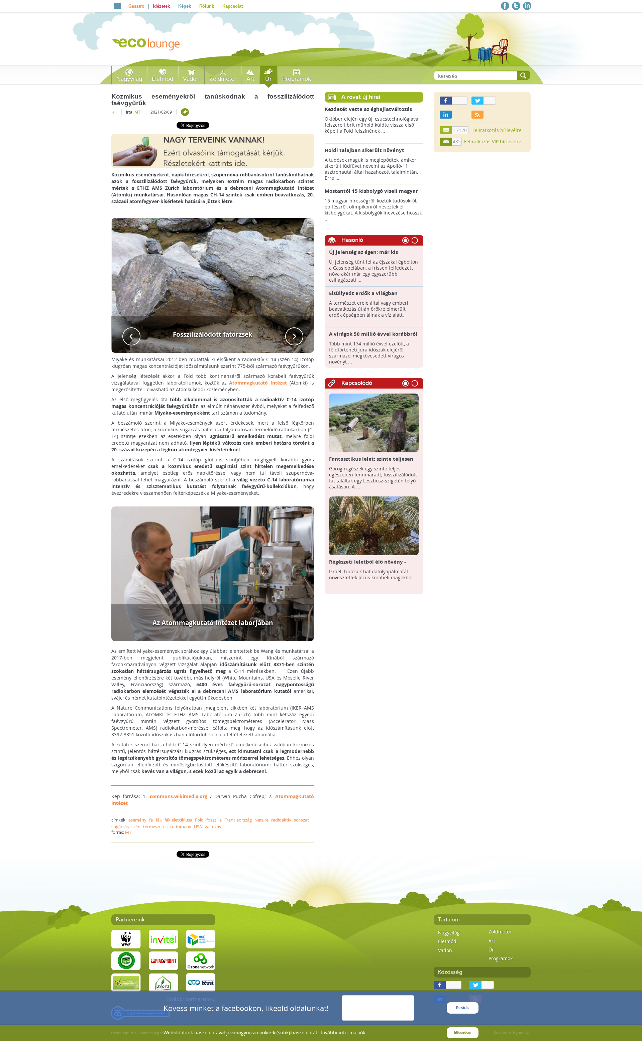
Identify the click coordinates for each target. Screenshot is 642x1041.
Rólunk (206, 6)
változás (213, 827)
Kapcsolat (232, 6)
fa (151, 820)
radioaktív (281, 820)
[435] (446, 142)
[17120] (446, 130)
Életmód (162, 79)
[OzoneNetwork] (200, 960)
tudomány (180, 827)
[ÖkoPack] (126, 960)
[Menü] (117, 6)
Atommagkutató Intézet (258, 383)
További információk (342, 1032)
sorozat (301, 820)
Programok (296, 79)
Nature (261, 820)
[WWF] (126, 938)
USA (198, 827)
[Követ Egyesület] (200, 982)
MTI (137, 112)
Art (250, 79)
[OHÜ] (200, 938)
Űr (268, 79)
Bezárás (462, 1008)
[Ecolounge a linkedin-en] (527, 6)
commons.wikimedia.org (178, 796)
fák (159, 820)
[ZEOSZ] (163, 982)
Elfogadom (462, 1032)
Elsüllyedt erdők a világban (363, 293)
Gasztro (136, 6)
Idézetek (161, 6)
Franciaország (238, 820)
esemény (137, 820)
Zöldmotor (222, 79)
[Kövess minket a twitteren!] (516, 6)
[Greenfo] (126, 982)
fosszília (214, 820)
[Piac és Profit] (163, 960)
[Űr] (185, 112)
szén (135, 827)
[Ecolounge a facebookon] (505, 6)
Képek (184, 6)
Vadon (191, 79)
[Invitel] (163, 938)
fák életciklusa (178, 820)
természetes (155, 827)
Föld (199, 820)
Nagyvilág (129, 79)
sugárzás (120, 827)
